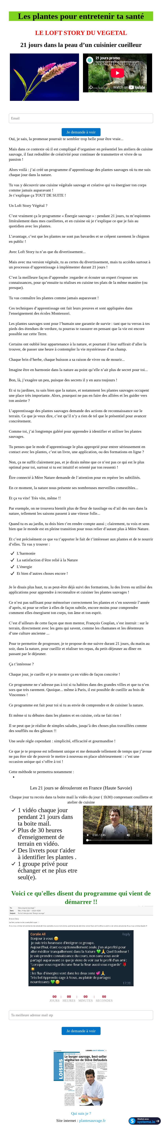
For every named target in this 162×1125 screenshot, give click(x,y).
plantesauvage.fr (92, 1120)
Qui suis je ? (81, 1113)
